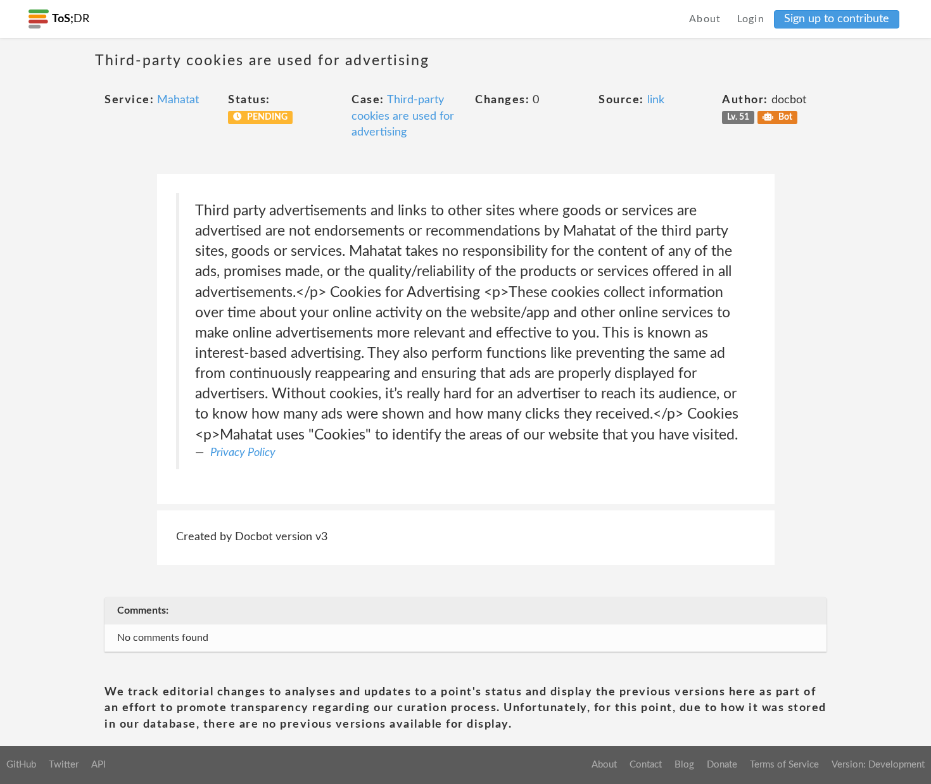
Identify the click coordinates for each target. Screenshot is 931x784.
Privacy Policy (243, 452)
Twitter (64, 764)
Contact (646, 764)
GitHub (21, 764)
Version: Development (878, 764)
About (705, 19)
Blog (684, 764)
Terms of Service (784, 764)
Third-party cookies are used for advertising (403, 116)
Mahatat (178, 100)
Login (751, 19)
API (98, 764)
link (655, 100)
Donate (722, 764)
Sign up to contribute (836, 19)
